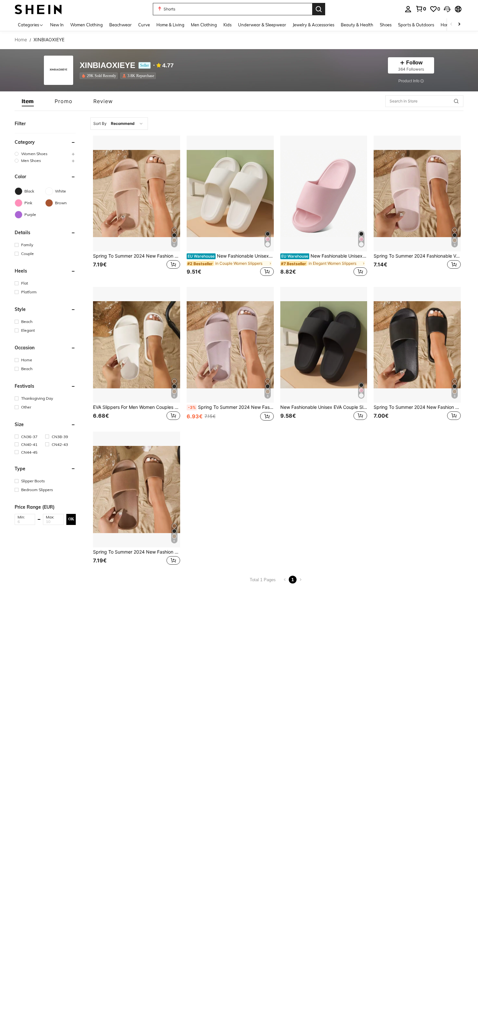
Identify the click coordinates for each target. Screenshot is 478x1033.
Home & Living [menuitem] (170, 24)
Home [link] (21, 39)
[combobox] (119, 123)
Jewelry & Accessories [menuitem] (313, 24)
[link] (420, 9)
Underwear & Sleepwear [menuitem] (262, 24)
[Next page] (300, 580)
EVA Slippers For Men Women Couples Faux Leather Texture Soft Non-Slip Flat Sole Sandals (136, 407)
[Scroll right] (459, 24)
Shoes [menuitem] (386, 24)
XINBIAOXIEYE (107, 65)
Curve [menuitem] (144, 24)
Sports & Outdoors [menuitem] (416, 24)
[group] (45, 154)
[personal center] (408, 9)
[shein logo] (38, 9)
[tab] (28, 101)
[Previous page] (285, 580)
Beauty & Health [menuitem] (357, 24)
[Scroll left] (451, 24)
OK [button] (71, 519)
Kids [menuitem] (227, 24)
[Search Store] (456, 101)
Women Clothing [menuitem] (86, 24)
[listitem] (100, 76)
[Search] (318, 9)
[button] (447, 9)
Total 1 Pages (263, 579)
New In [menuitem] (57, 24)
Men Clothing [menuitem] (204, 24)
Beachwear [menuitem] (120, 24)
